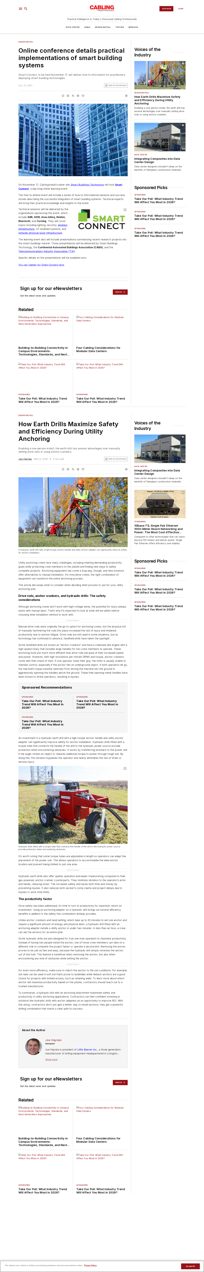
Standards (140, 522)
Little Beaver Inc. (87, 1049)
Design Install (103, 27)
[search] (26, 9)
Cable (87, 27)
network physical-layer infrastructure (40, 232)
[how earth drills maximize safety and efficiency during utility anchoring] (160, 75)
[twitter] (73, 95)
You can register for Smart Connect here (41, 264)
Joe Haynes (25, 459)
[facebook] (63, 95)
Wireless (133, 27)
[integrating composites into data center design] (160, 137)
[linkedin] (68, 95)
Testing (119, 27)
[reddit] (78, 95)
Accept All (190, 1266)
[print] (126, 95)
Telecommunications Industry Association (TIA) (46, 251)
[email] (83, 95)
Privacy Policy (90, 1265)
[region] (102, 1266)
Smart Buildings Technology (87, 184)
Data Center (73, 27)
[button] (20, 9)
